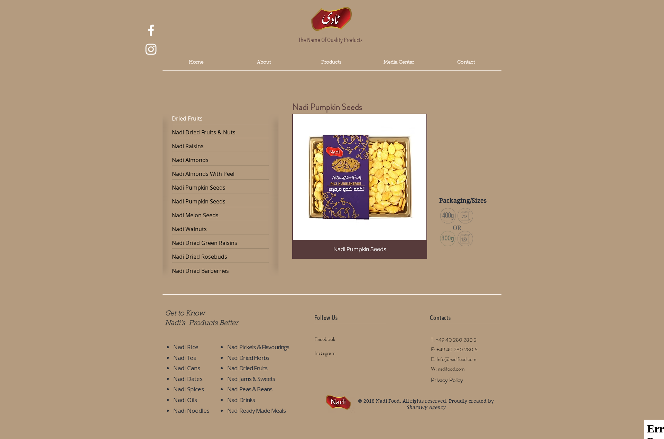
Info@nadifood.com (456, 359)
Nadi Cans (186, 368)
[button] (398, 62)
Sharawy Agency (425, 407)
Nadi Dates (188, 379)
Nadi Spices (188, 389)
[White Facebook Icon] (151, 30)
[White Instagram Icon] (151, 49)
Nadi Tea (184, 358)
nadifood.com (451, 369)
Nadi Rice (186, 347)
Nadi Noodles (191, 410)
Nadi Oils (185, 400)
